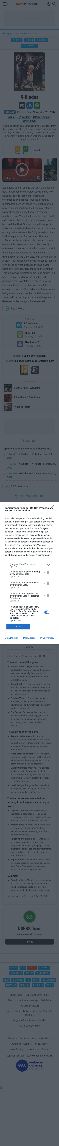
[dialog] (29, 573)
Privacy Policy (47, 638)
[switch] (46, 572)
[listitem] (29, 565)
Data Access (29, 638)
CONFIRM (18, 626)
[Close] (53, 508)
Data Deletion (11, 638)
